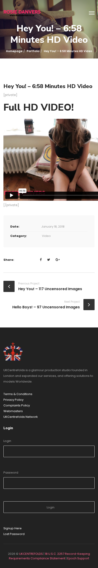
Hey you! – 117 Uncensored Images (50, 289)
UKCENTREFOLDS (31, 554)
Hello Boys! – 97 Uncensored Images (46, 307)
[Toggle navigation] (92, 13)
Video (46, 236)
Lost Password (14, 534)
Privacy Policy (13, 400)
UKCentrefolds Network (20, 417)
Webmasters (13, 411)
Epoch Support (78, 558)
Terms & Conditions (17, 394)
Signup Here (12, 528)
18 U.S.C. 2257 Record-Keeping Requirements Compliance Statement (49, 556)
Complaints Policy (16, 405)
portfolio (33, 51)
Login (7, 441)
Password (10, 472)
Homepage (14, 51)
